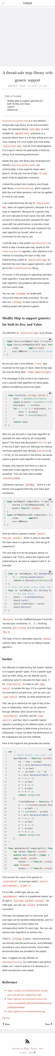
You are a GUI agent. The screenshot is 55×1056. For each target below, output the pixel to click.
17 (5, 805)
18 (5, 808)
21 (5, 818)
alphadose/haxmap (41, 242)
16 (5, 801)
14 (5, 795)
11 (5, 607)
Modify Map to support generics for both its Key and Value (25, 102)
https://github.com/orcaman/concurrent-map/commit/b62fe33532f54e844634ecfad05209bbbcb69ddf (29, 1003)
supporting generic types (22, 164)
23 (5, 825)
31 (5, 851)
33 (5, 858)
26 (5, 835)
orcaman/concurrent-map (15, 120)
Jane (41, 1048)
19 (5, 811)
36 (5, 868)
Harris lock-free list (11, 251)
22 (5, 822)
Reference (12, 109)
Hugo (26, 1048)
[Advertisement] (27, 35)
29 (5, 845)
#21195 (42, 442)
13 (5, 791)
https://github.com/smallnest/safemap (26, 1011)
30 (5, 848)
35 (5, 865)
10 (5, 425)
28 (5, 841)
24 (5, 828)
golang (6, 1018)
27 (5, 838)
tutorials (22, 85)
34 (5, 861)
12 (5, 610)
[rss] (27, 1041)
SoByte (27, 3)
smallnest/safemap (23, 188)
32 (5, 855)
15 (5, 798)
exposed (41, 450)
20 (5, 815)
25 (5, 832)
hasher (10, 106)
